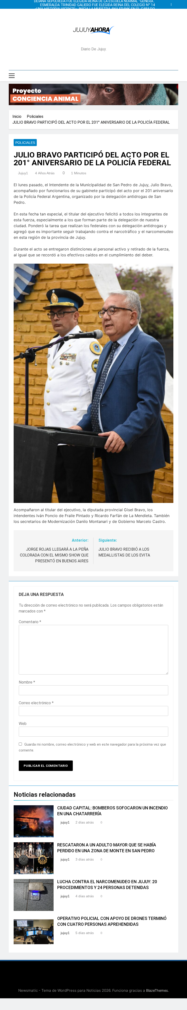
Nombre (27, 682)
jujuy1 (23, 173)
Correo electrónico (36, 703)
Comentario (30, 622)
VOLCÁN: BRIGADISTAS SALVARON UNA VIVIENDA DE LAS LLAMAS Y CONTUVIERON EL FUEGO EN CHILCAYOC (100, 12)
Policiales (25, 143)
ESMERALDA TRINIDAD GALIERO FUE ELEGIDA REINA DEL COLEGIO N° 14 (101, 4)
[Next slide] (175, 3)
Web (23, 723)
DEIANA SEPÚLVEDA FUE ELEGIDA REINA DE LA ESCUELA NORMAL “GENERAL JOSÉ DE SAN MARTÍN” (94, 16)
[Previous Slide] (168, 3)
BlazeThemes (157, 990)
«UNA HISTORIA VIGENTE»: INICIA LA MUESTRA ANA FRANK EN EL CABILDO (95, 8)
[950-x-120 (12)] (93, 94)
